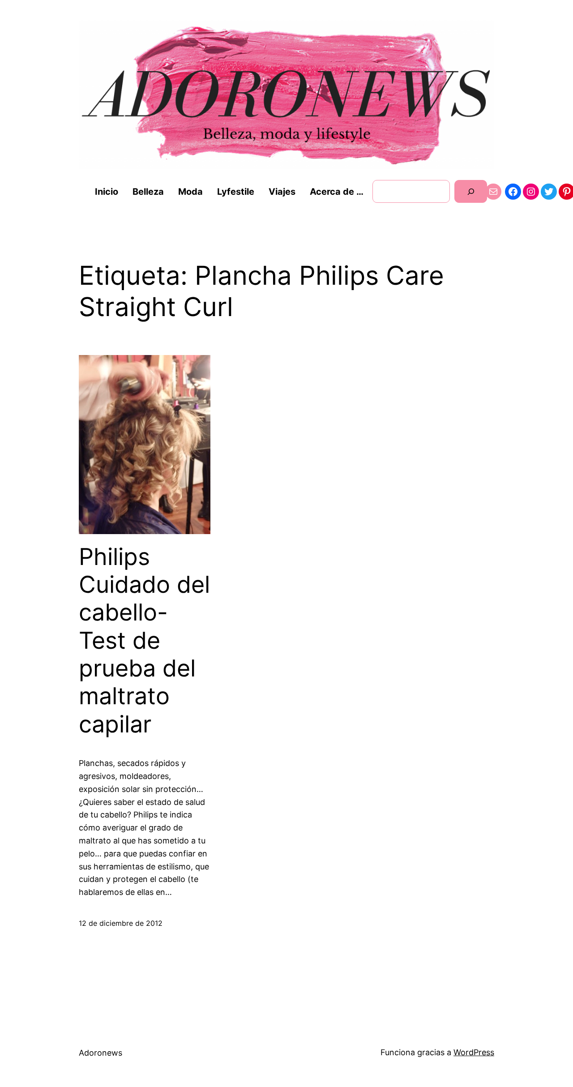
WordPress (473, 1052)
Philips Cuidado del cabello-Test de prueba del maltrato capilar (144, 640)
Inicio (106, 191)
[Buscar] (470, 191)
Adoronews (100, 1052)
